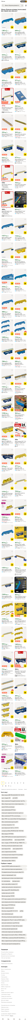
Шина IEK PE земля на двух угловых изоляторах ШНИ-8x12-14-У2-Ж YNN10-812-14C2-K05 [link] (7, 185)
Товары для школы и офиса (7, 992)
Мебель (3, 971)
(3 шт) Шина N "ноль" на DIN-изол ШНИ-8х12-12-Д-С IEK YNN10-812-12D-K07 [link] (20, 621)
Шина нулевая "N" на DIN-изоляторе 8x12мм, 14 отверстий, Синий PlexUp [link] (20, 773)
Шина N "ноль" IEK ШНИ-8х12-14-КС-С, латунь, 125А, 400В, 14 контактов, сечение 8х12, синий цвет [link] (20, 108)
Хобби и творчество (5, 986)
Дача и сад (3, 988)
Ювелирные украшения (6, 1002)
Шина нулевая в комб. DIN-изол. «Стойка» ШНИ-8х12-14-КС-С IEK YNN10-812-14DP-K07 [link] (7, 33)
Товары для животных (6, 996)
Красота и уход (4, 984)
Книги (2, 990)
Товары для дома (5, 980)
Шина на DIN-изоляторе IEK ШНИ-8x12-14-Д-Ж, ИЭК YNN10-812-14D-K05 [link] (7, 494)
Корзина (19, 1019)
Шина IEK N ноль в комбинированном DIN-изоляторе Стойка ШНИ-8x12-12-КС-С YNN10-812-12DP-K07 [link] (7, 545)
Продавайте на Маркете (6, 954)
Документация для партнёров (8, 956)
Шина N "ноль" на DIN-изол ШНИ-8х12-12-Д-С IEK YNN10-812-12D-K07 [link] (20, 545)
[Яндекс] (11, 1016)
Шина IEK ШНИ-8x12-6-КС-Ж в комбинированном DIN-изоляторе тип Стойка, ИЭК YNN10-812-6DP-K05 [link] (7, 746)
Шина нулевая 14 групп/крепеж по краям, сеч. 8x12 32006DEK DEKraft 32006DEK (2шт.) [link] (7, 135)
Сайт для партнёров (5, 957)
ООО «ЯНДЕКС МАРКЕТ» (10, 1013)
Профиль (25, 1019)
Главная (3, 1019)
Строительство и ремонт (6, 998)
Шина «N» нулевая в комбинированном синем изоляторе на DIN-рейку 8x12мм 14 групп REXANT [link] (7, 314)
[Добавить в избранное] (12, 14)
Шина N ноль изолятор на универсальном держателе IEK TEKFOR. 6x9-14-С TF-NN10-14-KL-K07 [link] (20, 389)
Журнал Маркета (5, 1011)
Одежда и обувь (5, 979)
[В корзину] (12, 27)
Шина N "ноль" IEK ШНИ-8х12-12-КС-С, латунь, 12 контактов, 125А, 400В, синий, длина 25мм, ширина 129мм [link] (6, 289)
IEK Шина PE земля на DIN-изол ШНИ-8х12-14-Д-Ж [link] (20, 262)
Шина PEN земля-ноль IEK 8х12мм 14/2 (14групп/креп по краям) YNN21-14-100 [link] (7, 212)
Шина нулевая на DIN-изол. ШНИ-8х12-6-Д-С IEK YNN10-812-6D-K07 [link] (20, 722)
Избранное (14, 1019)
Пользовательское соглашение (8, 1005)
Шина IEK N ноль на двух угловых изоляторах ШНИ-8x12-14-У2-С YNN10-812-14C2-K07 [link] (7, 108)
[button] (26, 5)
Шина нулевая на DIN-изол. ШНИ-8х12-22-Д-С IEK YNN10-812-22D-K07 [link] (20, 238)
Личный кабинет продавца (7, 952)
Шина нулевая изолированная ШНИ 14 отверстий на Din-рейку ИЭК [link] (7, 773)
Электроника (4, 977)
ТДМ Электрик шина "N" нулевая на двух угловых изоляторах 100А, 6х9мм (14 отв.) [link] (20, 570)
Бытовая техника (5, 973)
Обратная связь (4, 1007)
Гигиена (3, 975)
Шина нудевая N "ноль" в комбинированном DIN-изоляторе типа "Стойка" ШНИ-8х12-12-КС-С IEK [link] (20, 597)
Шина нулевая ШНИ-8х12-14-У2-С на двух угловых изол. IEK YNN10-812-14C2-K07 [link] (7, 262)
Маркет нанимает (5, 1009)
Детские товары (5, 1000)
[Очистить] (22, 5)
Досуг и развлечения (6, 969)
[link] (13, 795)
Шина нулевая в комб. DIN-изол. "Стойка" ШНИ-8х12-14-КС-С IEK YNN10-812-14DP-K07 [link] (7, 238)
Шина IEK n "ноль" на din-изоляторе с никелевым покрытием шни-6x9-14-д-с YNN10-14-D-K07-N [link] (7, 469)
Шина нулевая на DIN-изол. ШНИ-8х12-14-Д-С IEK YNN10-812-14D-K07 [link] (20, 33)
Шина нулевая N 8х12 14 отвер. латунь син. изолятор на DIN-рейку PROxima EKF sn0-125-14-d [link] (20, 160)
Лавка (8, 1019)
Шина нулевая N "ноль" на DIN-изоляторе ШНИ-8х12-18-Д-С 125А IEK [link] (20, 212)
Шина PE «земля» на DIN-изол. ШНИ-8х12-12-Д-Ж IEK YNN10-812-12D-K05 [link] (7, 442)
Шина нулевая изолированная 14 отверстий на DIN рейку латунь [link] (7, 519)
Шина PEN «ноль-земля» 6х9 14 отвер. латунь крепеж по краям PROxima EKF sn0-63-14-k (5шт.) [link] (20, 135)
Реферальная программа (6, 963)
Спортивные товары (5, 994)
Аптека (2, 982)
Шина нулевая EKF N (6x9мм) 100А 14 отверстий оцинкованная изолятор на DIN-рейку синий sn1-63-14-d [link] (20, 415)
